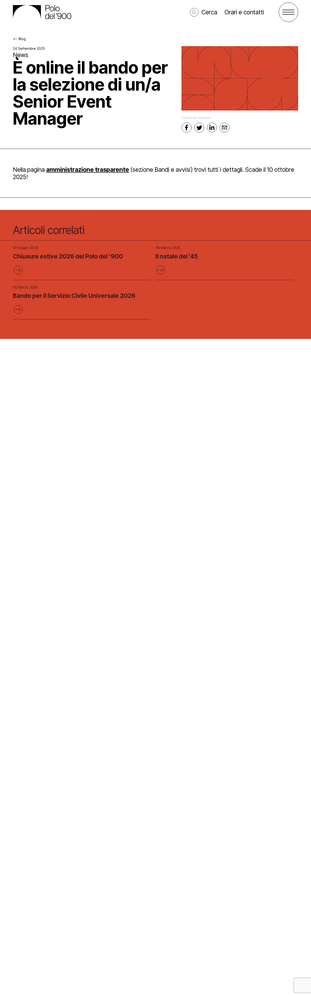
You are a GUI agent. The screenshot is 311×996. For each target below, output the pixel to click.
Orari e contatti (244, 12)
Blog (22, 38)
